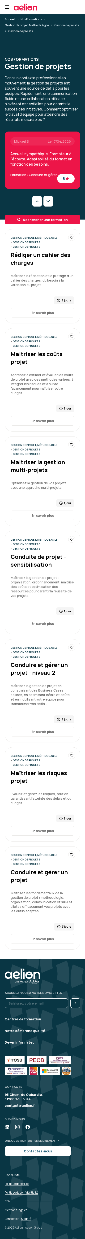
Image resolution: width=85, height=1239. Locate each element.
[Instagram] (17, 1127)
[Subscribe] (75, 1003)
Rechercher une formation (45, 219)
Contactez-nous (38, 1151)
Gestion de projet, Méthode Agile (27, 25)
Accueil (10, 19)
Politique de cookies (17, 1184)
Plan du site (12, 1175)
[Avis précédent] (37, 201)
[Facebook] (28, 1127)
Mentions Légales (16, 1210)
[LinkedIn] (7, 1127)
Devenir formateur (20, 1042)
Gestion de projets (66, 25)
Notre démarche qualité (25, 1030)
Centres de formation (23, 1019)
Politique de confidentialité (21, 1192)
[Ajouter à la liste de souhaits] (71, 237)
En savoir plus (42, 312)
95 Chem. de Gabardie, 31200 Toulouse (24, 1096)
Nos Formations (31, 19)
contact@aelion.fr (20, 1105)
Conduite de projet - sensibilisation (38, 560)
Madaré (26, 1219)
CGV (7, 1201)
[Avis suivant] (48, 201)
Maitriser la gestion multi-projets (38, 466)
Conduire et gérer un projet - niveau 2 (39, 668)
